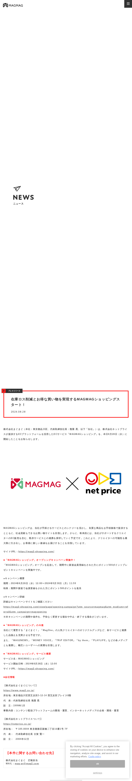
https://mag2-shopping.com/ (36, 551)
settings (97, 773)
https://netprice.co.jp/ (17, 724)
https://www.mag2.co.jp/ (18, 690)
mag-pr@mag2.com (27, 763)
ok (97, 763)
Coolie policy (94, 756)
